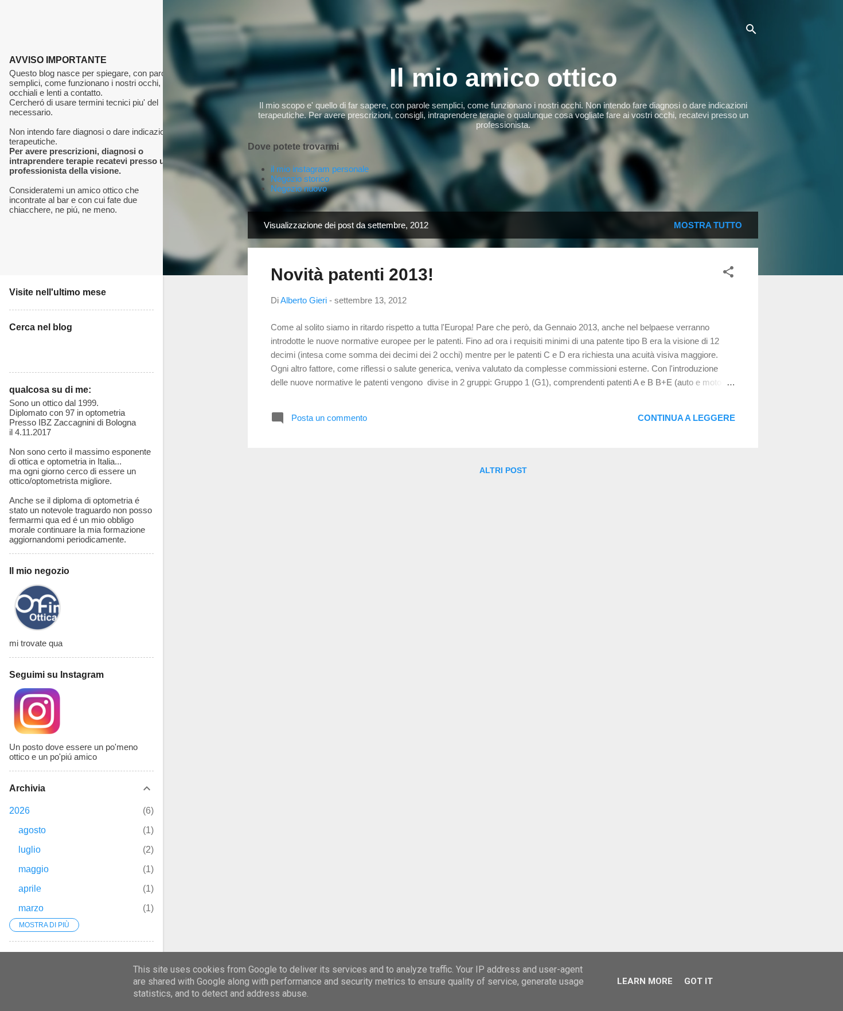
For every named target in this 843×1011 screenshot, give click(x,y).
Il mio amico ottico (503, 77)
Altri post (503, 470)
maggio (33, 869)
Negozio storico (300, 179)
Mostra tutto (708, 225)
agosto (32, 830)
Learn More (645, 981)
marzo (31, 908)
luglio (29, 849)
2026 (19, 810)
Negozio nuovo (299, 188)
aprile (29, 888)
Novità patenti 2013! (352, 274)
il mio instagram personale (320, 169)
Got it (698, 981)
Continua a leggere (686, 418)
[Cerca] (751, 31)
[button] (728, 274)
